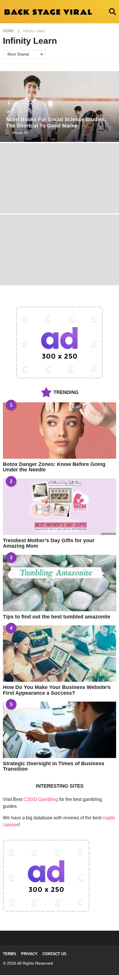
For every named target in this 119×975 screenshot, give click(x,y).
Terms (9, 954)
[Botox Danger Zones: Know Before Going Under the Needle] (59, 430)
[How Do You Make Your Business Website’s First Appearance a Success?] (59, 653)
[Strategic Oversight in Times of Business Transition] (59, 730)
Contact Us (54, 954)
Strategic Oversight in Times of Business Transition (53, 766)
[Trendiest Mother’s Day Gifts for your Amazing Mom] (59, 507)
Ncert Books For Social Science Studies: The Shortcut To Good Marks (56, 123)
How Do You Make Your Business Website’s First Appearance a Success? (57, 690)
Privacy (29, 954)
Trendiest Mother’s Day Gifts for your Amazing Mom (48, 543)
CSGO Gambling (40, 799)
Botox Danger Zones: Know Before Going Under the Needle (54, 467)
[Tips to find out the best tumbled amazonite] (59, 583)
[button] (112, 11)
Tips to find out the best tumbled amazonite (56, 617)
